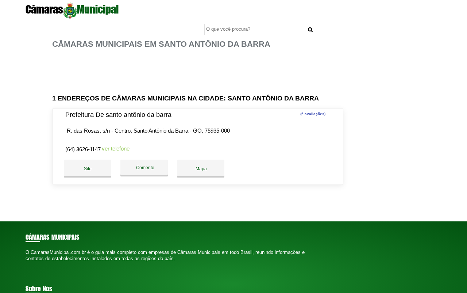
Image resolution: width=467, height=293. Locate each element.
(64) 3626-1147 (83, 149)
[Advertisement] (200, 71)
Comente (144, 167)
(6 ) (312, 114)
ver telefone (116, 148)
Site (88, 168)
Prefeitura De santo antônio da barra (118, 114)
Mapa (200, 168)
